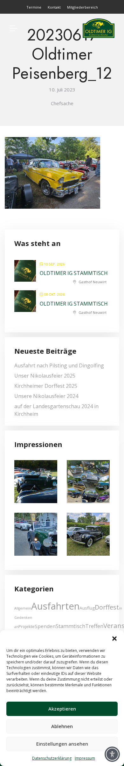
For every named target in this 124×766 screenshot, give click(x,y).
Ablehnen (62, 726)
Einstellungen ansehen (62, 744)
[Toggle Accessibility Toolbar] (112, 754)
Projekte (26, 626)
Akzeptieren (62, 708)
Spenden (45, 626)
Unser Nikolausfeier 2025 (44, 375)
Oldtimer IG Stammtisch (74, 273)
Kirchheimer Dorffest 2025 (45, 385)
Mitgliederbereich (82, 7)
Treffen (94, 626)
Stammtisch (70, 626)
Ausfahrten (55, 606)
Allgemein (22, 608)
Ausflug (87, 608)
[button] (114, 638)
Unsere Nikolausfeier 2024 (46, 396)
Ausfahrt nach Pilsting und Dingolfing (59, 365)
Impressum (85, 758)
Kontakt (54, 7)
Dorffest (107, 607)
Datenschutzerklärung (52, 758)
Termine (33, 7)
